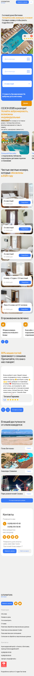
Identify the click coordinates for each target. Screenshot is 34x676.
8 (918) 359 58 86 (14, 527)
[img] (31, 2)
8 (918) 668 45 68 (14, 523)
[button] (22, 2)
